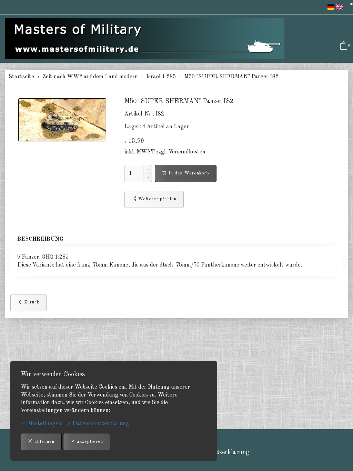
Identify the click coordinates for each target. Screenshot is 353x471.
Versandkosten (187, 152)
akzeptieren (89, 441)
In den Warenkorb (188, 173)
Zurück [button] (30, 302)
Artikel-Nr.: (139, 114)
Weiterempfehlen (156, 199)
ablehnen (43, 441)
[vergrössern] (62, 119)
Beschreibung (40, 239)
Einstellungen (43, 424)
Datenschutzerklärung (100, 424)
